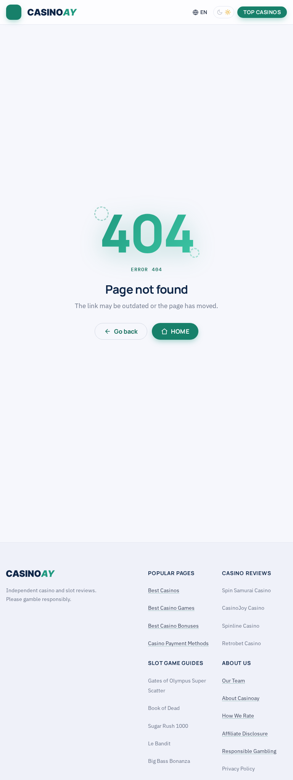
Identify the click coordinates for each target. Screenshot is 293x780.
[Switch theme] (223, 12)
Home (180, 331)
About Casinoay (240, 698)
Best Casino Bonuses (173, 625)
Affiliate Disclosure (245, 733)
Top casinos (262, 12)
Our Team (233, 680)
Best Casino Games (171, 607)
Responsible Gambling (249, 751)
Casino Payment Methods (178, 643)
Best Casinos (163, 590)
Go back (126, 331)
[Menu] (13, 12)
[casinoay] (52, 12)
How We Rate (238, 715)
